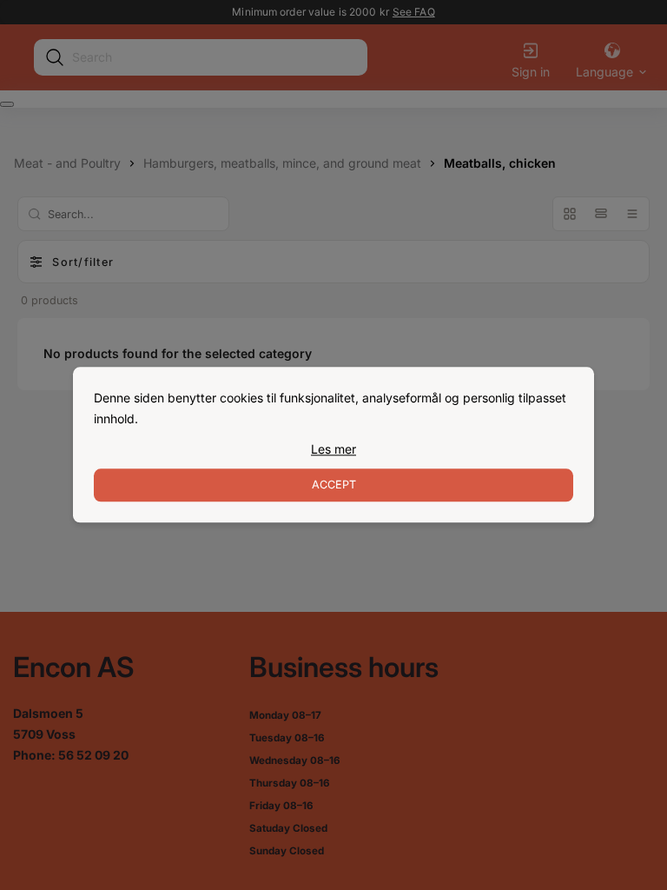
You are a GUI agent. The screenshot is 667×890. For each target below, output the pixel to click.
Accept (334, 485)
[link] (333, 449)
